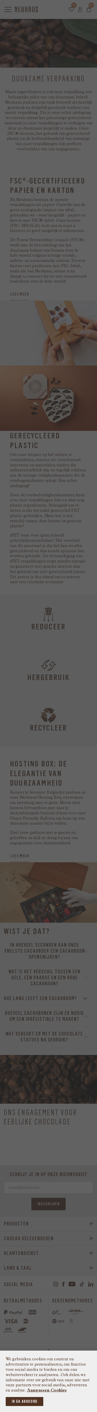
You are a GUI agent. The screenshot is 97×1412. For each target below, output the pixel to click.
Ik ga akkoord (24, 1401)
